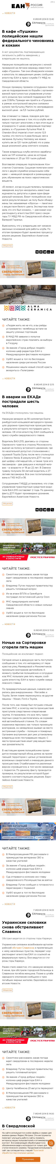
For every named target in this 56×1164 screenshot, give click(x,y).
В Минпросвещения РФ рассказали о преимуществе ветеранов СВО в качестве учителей (27, 857)
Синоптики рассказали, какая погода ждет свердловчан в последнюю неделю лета (29, 578)
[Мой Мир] (48, 252)
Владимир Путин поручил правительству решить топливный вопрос (29, 587)
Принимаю (28, 1159)
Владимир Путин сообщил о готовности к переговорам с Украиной (30, 886)
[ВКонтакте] (37, 252)
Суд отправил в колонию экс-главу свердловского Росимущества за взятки (29, 878)
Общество (7, 246)
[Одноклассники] (41, 252)
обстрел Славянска (23, 948)
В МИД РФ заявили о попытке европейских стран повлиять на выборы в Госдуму (29, 340)
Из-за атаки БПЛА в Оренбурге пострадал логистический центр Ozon (27, 595)
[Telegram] (44, 252)
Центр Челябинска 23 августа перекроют (29, 1088)
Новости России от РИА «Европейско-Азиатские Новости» (21, 6)
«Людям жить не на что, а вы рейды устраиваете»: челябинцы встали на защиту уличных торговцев (26, 329)
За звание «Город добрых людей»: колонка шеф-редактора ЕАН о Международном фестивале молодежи (28, 351)
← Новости (8, 13)
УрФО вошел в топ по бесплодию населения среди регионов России (26, 361)
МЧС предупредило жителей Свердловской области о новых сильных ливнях (29, 605)
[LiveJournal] (52, 252)
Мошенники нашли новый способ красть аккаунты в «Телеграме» (29, 369)
